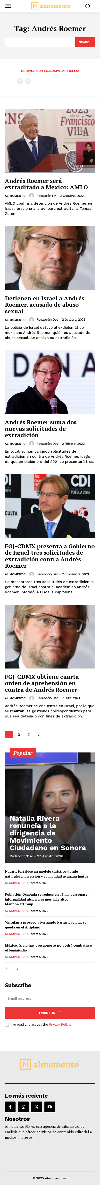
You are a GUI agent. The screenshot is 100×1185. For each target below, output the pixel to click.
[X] (36, 1107)
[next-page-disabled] (28, 81)
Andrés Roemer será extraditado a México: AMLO (46, 184)
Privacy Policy (59, 1024)
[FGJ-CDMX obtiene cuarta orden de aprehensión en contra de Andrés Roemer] (50, 636)
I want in (47, 1013)
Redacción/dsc (47, 319)
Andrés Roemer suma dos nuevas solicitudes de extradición (40, 428)
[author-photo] (32, 195)
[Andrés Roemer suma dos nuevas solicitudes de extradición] (50, 382)
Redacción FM (46, 196)
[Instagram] (23, 1107)
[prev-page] (20, 81)
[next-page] (39, 734)
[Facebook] (10, 1107)
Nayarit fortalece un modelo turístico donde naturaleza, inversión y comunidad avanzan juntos (46, 874)
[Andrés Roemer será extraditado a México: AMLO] (50, 140)
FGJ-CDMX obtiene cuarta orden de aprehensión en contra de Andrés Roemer (42, 683)
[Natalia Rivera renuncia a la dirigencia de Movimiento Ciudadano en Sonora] (50, 807)
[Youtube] (49, 1107)
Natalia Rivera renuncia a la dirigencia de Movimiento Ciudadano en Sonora (48, 833)
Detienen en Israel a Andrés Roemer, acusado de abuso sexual (44, 304)
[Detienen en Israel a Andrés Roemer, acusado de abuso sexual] (50, 258)
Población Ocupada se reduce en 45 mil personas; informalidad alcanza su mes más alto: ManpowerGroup (46, 899)
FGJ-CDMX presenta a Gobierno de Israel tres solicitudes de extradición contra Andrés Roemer (50, 555)
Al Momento (15, 196)
